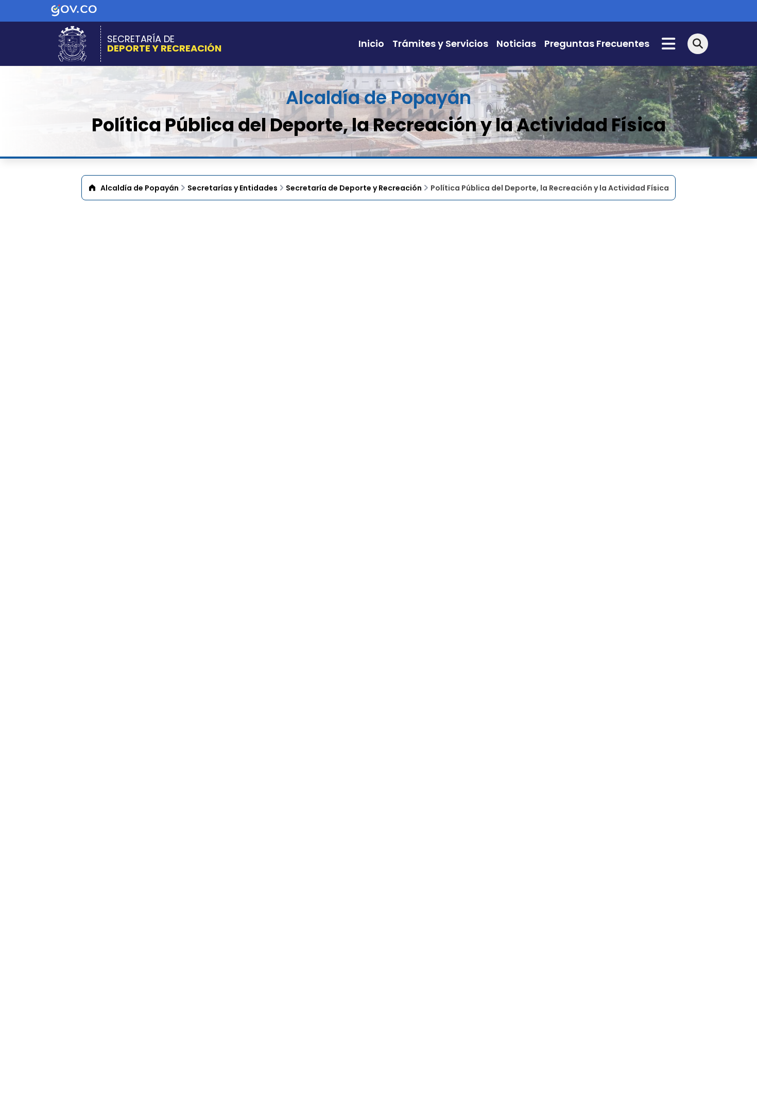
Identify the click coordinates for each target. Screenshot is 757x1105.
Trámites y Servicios (440, 43)
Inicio (371, 43)
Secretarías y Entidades (232, 188)
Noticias (516, 43)
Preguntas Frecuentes (596, 43)
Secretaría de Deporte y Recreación (354, 188)
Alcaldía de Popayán (139, 188)
